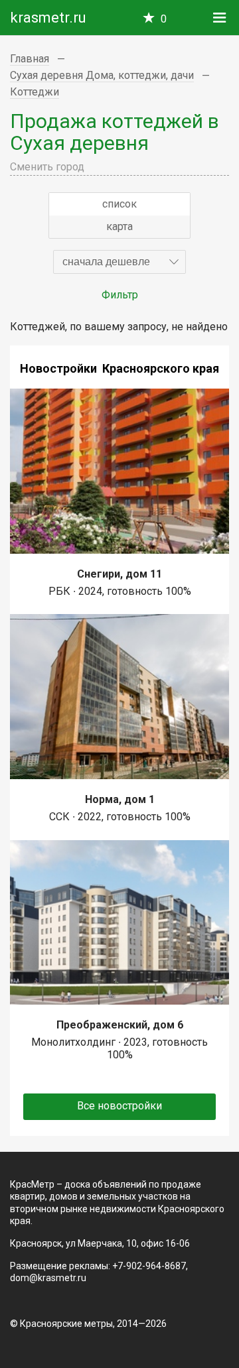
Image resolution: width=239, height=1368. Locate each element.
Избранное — (164, 19)
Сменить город (47, 166)
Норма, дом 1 (120, 799)
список (119, 204)
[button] (119, 262)
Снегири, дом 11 (119, 574)
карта (119, 226)
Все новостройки (119, 1105)
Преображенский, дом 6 (119, 1025)
